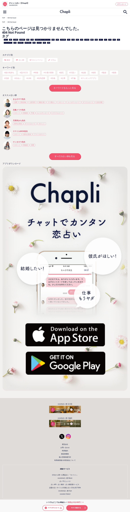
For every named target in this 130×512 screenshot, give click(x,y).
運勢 (10, 39)
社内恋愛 (87, 39)
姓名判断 (99, 102)
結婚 (49, 42)
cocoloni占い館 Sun (65, 491)
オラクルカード (88, 102)
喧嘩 (57, 39)
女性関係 (16, 39)
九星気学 (32, 102)
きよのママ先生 (19, 99)
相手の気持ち (28, 42)
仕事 (32, 39)
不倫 (82, 39)
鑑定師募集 (65, 454)
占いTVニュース (65, 481)
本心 (106, 39)
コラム (53, 60)
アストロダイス (39, 134)
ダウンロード (121, 4)
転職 (73, 39)
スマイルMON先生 (20, 131)
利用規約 (65, 451)
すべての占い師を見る (65, 156)
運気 (53, 39)
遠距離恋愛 (22, 39)
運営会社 (65, 444)
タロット (61, 102)
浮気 (110, 39)
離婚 (92, 39)
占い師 (21, 60)
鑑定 (8, 60)
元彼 (15, 42)
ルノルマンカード (74, 102)
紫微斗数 (42, 102)
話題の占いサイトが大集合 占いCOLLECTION (65, 488)
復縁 (96, 39)
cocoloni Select (65, 494)
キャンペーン (37, 60)
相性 (114, 39)
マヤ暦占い (51, 102)
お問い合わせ (65, 447)
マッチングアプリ (8, 42)
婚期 (28, 39)
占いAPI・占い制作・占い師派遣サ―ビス (65, 484)
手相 (32, 113)
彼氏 (118, 39)
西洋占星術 (18, 124)
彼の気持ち (20, 42)
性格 (44, 42)
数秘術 (25, 113)
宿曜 (15, 102)
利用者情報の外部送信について (65, 460)
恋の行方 (39, 42)
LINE (69, 39)
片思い (101, 39)
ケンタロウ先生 (19, 142)
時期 (77, 39)
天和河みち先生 (19, 120)
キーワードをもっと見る (65, 88)
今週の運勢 (63, 39)
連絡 (34, 42)
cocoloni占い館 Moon (65, 478)
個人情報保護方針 (65, 457)
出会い (5, 39)
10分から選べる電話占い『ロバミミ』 (65, 475)
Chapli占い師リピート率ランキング (42, 39)
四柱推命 (23, 102)
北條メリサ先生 (19, 110)
